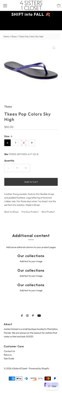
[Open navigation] (5, 5)
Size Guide (9, 358)
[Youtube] (39, 315)
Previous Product (29, 211)
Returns (8, 354)
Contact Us (9, 351)
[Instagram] (27, 315)
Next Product (48, 211)
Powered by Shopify (39, 368)
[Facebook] (22, 315)
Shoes (14, 36)
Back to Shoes (11, 211)
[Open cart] (58, 5)
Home (6, 36)
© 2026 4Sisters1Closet (15, 368)
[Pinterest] (33, 315)
